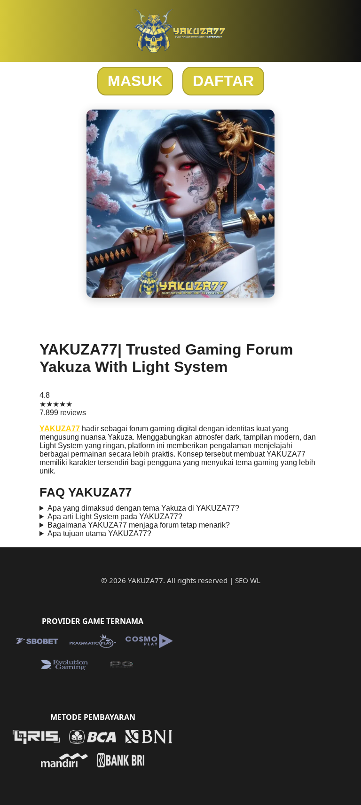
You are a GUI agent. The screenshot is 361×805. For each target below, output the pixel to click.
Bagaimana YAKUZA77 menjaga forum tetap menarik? (138, 525)
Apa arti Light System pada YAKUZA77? (114, 517)
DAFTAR (223, 80)
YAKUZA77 (59, 429)
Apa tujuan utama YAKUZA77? (99, 533)
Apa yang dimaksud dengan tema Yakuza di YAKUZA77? (143, 508)
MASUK (135, 80)
